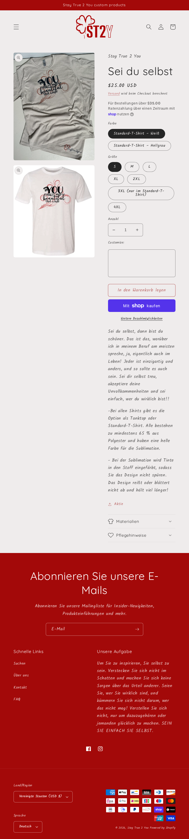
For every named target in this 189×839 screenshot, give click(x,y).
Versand (114, 93)
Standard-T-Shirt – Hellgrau (139, 146)
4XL (117, 207)
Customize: (116, 243)
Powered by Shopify (162, 828)
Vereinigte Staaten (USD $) (40, 796)
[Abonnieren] (137, 629)
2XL (136, 179)
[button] (16, 27)
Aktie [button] (118, 504)
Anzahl (113, 219)
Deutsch (25, 826)
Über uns (21, 675)
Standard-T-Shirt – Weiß (136, 134)
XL (116, 179)
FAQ (17, 699)
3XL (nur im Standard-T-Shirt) (141, 193)
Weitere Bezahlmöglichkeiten (142, 318)
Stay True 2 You (138, 828)
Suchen (20, 664)
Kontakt (20, 688)
